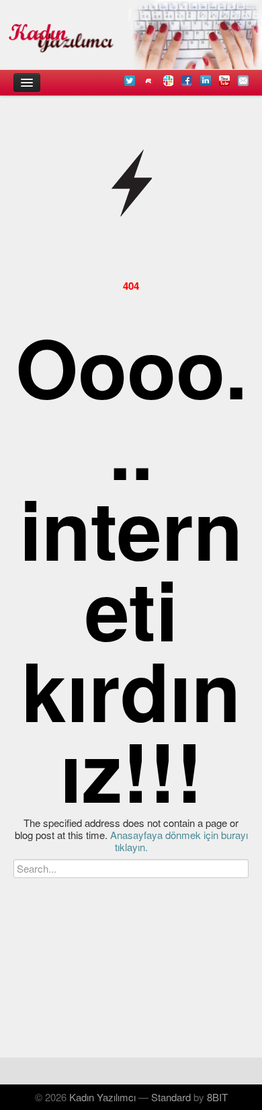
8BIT (217, 1097)
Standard (171, 1097)
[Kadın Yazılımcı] (131, 35)
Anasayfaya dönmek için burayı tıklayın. (179, 841)
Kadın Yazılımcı (102, 1097)
